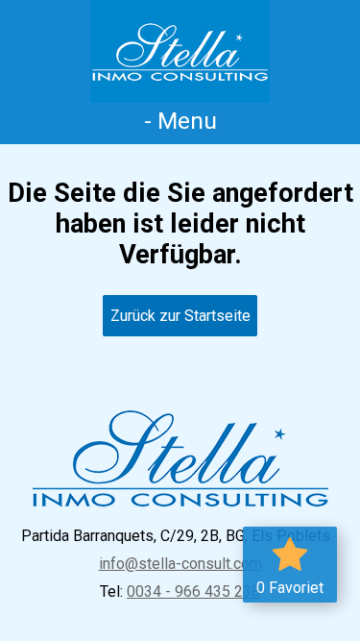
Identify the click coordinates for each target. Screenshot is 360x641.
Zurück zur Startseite (180, 316)
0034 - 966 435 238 (193, 591)
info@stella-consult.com (180, 564)
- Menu (180, 121)
